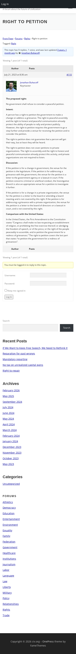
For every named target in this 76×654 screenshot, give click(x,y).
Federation (9, 541)
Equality (7, 530)
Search (6, 320)
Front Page (8, 38)
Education (8, 513)
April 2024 (9, 424)
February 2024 (11, 435)
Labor (6, 570)
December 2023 (12, 447)
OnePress (48, 641)
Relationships (11, 604)
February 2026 (11, 390)
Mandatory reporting (15, 359)
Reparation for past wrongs (19, 353)
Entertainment (11, 519)
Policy (6, 598)
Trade (6, 615)
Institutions (9, 558)
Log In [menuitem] (5, 4)
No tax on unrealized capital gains (23, 365)
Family (6, 536)
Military (7, 592)
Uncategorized (11, 483)
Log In (9, 296)
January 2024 (10, 441)
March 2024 (10, 430)
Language (8, 575)
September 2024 (12, 401)
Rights (27, 38)
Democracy (9, 507)
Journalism (9, 564)
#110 (69, 74)
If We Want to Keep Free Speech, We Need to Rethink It (35, 348)
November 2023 (12, 452)
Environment (10, 524)
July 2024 (8, 407)
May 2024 (8, 418)
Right (13, 43)
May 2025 (8, 396)
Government (10, 547)
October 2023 (11, 458)
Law (5, 581)
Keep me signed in (16, 290)
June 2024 (8, 413)
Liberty (7, 587)
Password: (10, 283)
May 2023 (8, 464)
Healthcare (9, 553)
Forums (18, 38)
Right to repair (11, 370)
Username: (10, 275)
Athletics (8, 502)
